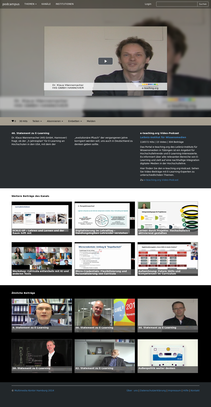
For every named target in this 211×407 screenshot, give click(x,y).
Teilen (36, 121)
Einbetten (74, 121)
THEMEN (29, 4)
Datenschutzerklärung (153, 390)
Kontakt (195, 390)
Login (148, 4)
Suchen (203, 4)
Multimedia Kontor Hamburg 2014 (34, 390)
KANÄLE (46, 4)
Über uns (132, 390)
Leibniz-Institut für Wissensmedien (163, 137)
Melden (91, 121)
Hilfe (186, 390)
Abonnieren (54, 121)
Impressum (174, 390)
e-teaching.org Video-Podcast (161, 180)
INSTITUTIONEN (65, 4)
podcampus (10, 4)
